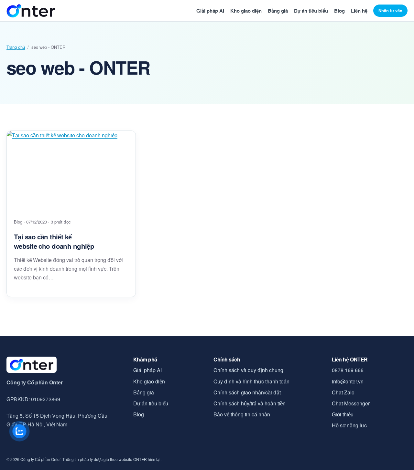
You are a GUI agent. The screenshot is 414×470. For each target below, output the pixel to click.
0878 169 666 (348, 370)
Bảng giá (278, 10)
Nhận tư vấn (390, 10)
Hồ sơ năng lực (349, 425)
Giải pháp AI (210, 10)
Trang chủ (15, 47)
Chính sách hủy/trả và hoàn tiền (249, 403)
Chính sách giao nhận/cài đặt (247, 392)
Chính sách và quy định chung (248, 370)
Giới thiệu (343, 414)
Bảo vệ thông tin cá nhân (241, 414)
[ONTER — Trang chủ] (30, 10)
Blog (339, 10)
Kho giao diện (246, 10)
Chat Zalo (343, 392)
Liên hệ (359, 10)
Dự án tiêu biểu (311, 10)
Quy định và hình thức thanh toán (251, 381)
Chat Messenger (351, 403)
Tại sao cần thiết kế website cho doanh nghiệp (54, 241)
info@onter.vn (348, 381)
